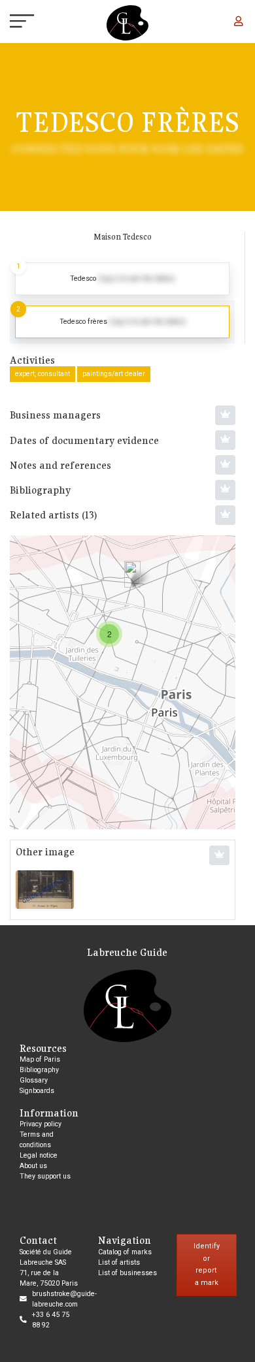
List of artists (119, 1262)
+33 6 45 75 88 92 (50, 1319)
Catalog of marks (125, 1252)
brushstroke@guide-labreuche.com (64, 1299)
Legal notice (39, 1155)
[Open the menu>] (10, 23)
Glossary (34, 1080)
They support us (45, 1176)
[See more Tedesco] (122, 278)
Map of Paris (40, 1059)
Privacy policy (40, 1124)
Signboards (37, 1090)
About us (33, 1166)
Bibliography (39, 1070)
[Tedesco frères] (132, 574)
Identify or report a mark (207, 1264)
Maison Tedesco (123, 237)
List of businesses (127, 1273)
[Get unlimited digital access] (225, 415)
